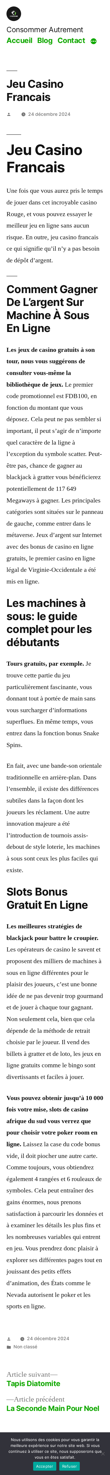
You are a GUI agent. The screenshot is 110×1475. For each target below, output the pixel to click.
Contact (71, 40)
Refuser (69, 1466)
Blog (45, 40)
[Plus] (93, 41)
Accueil (19, 40)
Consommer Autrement (44, 29)
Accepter (44, 1466)
